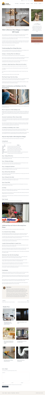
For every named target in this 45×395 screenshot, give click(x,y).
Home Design (17, 3)
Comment (3, 372)
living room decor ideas (37, 35)
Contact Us (29, 0)
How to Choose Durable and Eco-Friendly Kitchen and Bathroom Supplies (9, 342)
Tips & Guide (35, 3)
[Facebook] (21, 0)
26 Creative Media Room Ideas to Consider (23, 301)
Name (3, 382)
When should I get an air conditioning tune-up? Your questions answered (8, 323)
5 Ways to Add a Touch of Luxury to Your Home (8, 301)
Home (24, 0)
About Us (26, 0)
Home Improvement (22, 3)
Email (12, 382)
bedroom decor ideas (37, 38)
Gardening (40, 3)
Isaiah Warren (8, 287)
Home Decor (27, 3)
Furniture (32, 3)
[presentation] (9, 314)
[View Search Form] (42, 3)
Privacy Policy (32, 0)
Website (22, 382)
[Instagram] (22, 0)
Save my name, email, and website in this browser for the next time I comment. (12, 384)
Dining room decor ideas (37, 41)
